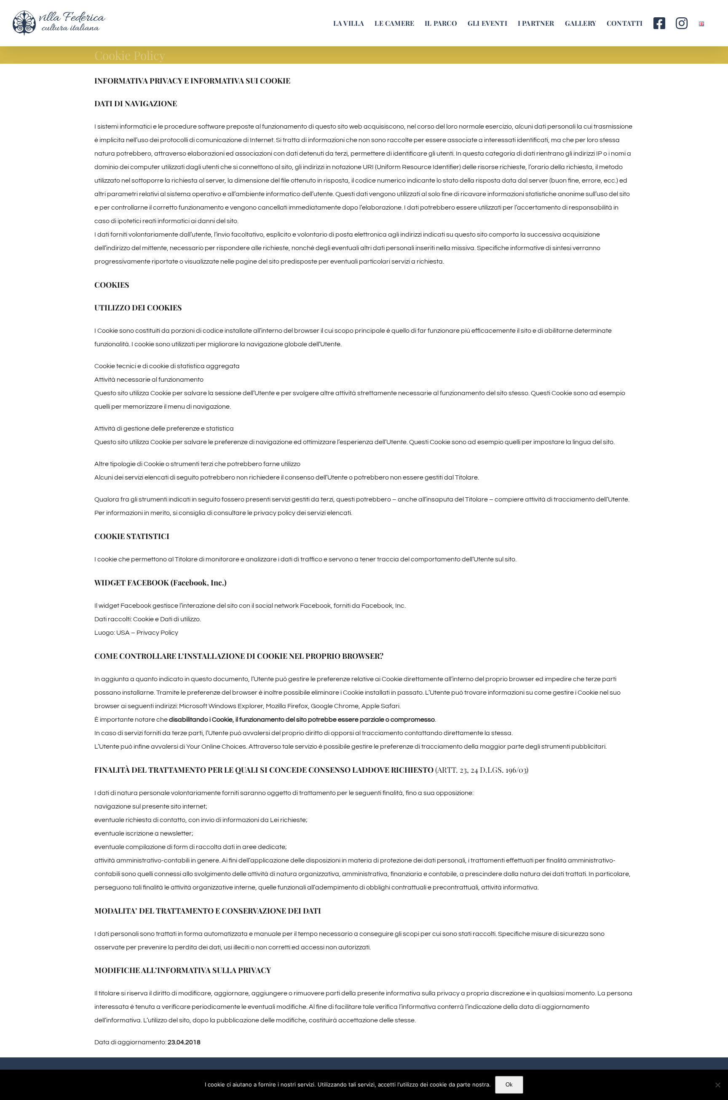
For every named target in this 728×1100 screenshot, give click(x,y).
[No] (717, 1085)
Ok (509, 1084)
